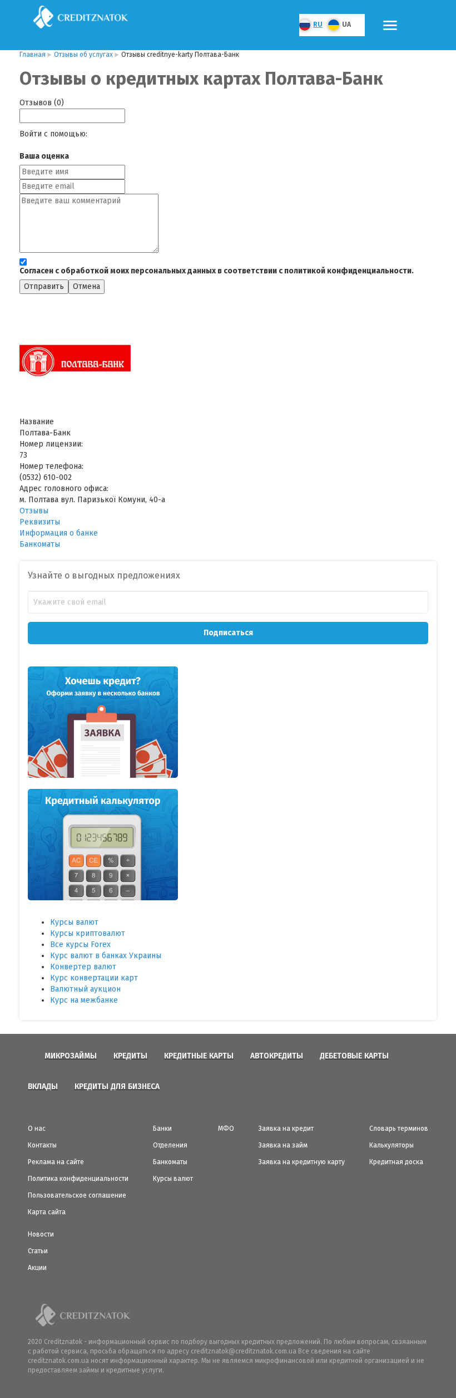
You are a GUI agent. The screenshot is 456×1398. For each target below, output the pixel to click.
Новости (41, 1234)
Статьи (38, 1251)
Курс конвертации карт (94, 978)
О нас (37, 1128)
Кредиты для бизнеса (117, 1086)
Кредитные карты (199, 1056)
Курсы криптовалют (87, 933)
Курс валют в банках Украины (105, 955)
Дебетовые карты (354, 1056)
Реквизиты (39, 522)
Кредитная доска (396, 1162)
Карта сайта (47, 1212)
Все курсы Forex (80, 944)
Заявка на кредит (286, 1128)
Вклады (43, 1086)
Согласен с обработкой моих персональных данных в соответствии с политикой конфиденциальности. (216, 271)
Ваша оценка (44, 156)
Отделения (170, 1145)
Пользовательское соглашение (77, 1195)
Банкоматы (39, 544)
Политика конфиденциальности (78, 1179)
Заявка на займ (283, 1145)
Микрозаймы (70, 1056)
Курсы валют (74, 922)
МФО (226, 1128)
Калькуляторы (391, 1145)
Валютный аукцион (85, 989)
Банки (162, 1128)
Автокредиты (276, 1056)
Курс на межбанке (84, 1000)
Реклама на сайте (56, 1162)
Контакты (42, 1145)
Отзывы (33, 511)
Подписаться (228, 632)
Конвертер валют (83, 967)
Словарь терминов (398, 1128)
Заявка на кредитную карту (302, 1162)
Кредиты (130, 1056)
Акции (37, 1268)
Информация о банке (58, 533)
